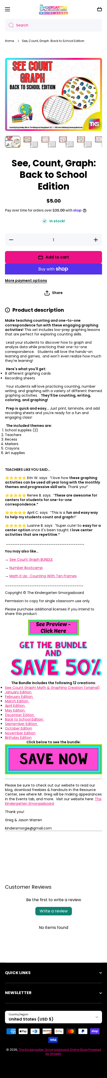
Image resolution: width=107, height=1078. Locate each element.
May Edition (15, 710)
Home (9, 41)
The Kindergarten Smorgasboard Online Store (53, 1050)
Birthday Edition (18, 737)
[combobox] (53, 25)
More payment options (26, 280)
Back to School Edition (24, 719)
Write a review (54, 911)
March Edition (17, 701)
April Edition (15, 705)
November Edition (20, 733)
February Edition (19, 696)
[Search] (9, 25)
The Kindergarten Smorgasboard (53, 801)
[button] (99, 9)
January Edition (18, 692)
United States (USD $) (31, 1019)
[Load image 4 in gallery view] (66, 142)
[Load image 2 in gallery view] (30, 142)
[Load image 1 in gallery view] (12, 142)
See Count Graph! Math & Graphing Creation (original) (52, 687)
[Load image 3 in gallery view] (48, 142)
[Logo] (53, 9)
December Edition (20, 715)
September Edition (21, 723)
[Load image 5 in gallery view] (84, 142)
